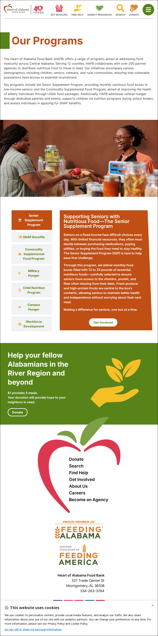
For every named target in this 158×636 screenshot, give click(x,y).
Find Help (78, 473)
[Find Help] (77, 8)
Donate (76, 459)
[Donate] (134, 8)
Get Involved (82, 479)
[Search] (120, 8)
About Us (78, 486)
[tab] (32, 220)
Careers (77, 493)
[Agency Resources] (99, 8)
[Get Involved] (59, 8)
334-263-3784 (92, 591)
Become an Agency (88, 500)
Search (76, 466)
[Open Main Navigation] (148, 9)
